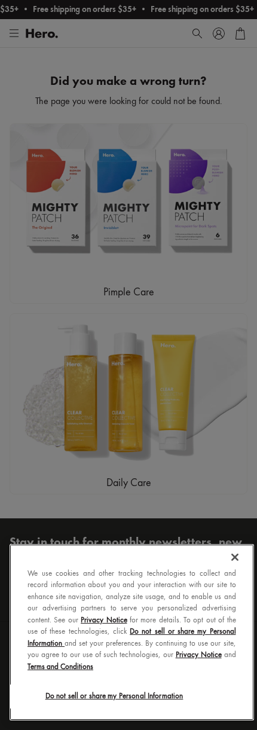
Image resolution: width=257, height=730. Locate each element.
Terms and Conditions (60, 667)
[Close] (235, 557)
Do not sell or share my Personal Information (114, 696)
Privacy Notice (104, 620)
